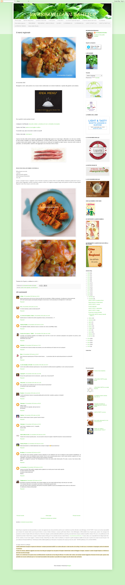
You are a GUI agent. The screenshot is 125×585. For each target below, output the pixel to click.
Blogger (69, 565)
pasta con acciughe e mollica (33, 127)
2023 (88, 279)
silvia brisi (22, 382)
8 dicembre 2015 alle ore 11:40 (34, 480)
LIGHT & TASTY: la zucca (100, 412)
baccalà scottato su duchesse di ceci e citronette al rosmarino (44, 124)
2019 (88, 287)
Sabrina (22, 415)
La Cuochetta (23, 467)
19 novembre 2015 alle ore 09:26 (33, 403)
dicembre (91, 296)
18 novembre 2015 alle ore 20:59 (33, 373)
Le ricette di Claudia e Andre (27, 315)
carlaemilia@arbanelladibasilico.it (76, 535)
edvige (21, 296)
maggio (90, 328)
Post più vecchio (76, 515)
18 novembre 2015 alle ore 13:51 (30, 306)
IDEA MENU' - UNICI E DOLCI (46, 23)
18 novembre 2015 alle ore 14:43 (42, 315)
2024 (88, 277)
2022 (88, 281)
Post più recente (20, 515)
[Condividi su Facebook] (45, 285)
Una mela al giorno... (20, 23)
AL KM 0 (59, 23)
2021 (88, 283)
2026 (88, 273)
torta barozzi (29, 134)
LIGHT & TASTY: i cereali (94, 304)
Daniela (22, 393)
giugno (90, 326)
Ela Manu (22, 452)
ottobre (90, 318)
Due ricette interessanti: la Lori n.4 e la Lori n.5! (101, 421)
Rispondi (22, 302)
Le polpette (102, 20)
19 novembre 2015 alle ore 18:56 (32, 415)
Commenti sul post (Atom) (27, 522)
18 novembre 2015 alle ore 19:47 (31, 354)
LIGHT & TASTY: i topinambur (95, 308)
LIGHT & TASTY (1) (91, 23)
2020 (88, 285)
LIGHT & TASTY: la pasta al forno (96, 300)
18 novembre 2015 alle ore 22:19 (32, 393)
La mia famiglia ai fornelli (26, 364)
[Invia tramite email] (40, 285)
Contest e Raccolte (41, 20)
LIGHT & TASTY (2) (104, 23)
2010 (88, 346)
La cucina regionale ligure (73, 20)
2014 (88, 338)
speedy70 (22, 373)
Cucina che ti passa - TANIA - (27, 333)
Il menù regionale (92, 306)
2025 (88, 275)
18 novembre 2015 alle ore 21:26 (33, 382)
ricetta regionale (27, 287)
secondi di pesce (34, 287)
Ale (21, 306)
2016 (88, 293)
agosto (90, 322)
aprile (90, 330)
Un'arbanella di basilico (101, 32)
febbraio (91, 334)
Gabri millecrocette (25, 434)
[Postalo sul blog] (41, 285)
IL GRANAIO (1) (68, 23)
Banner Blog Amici (28, 20)
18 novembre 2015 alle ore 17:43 (32, 345)
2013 (88, 340)
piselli (22, 287)
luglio (90, 324)
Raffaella (22, 345)
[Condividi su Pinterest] (46, 285)
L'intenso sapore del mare (89, 20)
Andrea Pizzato (24, 443)
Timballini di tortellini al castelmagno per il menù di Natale (100, 405)
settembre (91, 320)
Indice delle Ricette (33, 26)
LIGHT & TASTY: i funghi (94, 310)
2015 (88, 295)
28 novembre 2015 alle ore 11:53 (35, 467)
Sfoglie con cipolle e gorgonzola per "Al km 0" (100, 429)
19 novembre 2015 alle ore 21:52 (33, 424)
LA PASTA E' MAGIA (20, 26)
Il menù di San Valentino (99, 370)
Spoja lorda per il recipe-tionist (95, 302)
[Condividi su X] (43, 285)
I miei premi (52, 20)
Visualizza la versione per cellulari (48, 518)
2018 (88, 289)
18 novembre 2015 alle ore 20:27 (40, 364)
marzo (90, 332)
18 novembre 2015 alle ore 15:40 (36, 324)
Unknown (22, 403)
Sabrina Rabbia (24, 324)
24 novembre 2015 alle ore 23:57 (33, 452)
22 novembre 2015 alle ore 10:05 (37, 434)
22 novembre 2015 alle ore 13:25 (35, 443)
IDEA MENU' (32, 23)
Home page (18, 20)
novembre (91, 298)
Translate (97, 77)
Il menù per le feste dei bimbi (95, 312)
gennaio (91, 336)
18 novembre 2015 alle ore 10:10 (31, 296)
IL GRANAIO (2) (79, 23)
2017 (88, 291)
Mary (21, 354)
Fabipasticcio (23, 480)
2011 (88, 344)
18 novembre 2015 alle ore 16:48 (42, 333)
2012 (88, 342)
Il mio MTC (60, 20)
